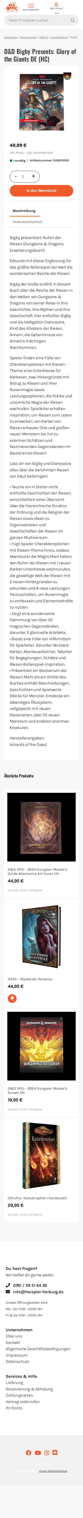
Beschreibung (24, 211)
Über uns (14, 1336)
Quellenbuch (59, 37)
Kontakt (13, 1342)
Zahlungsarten (19, 1395)
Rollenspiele (28, 37)
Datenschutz (17, 1361)
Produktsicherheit (27, 222)
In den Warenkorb (41, 191)
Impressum (16, 1355)
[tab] (24, 211)
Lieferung (14, 1382)
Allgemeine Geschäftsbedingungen (38, 1348)
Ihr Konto (14, 1408)
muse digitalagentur (53, 1471)
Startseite (10, 37)
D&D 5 (43, 37)
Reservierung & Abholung (29, 1389)
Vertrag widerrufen (22, 1401)
